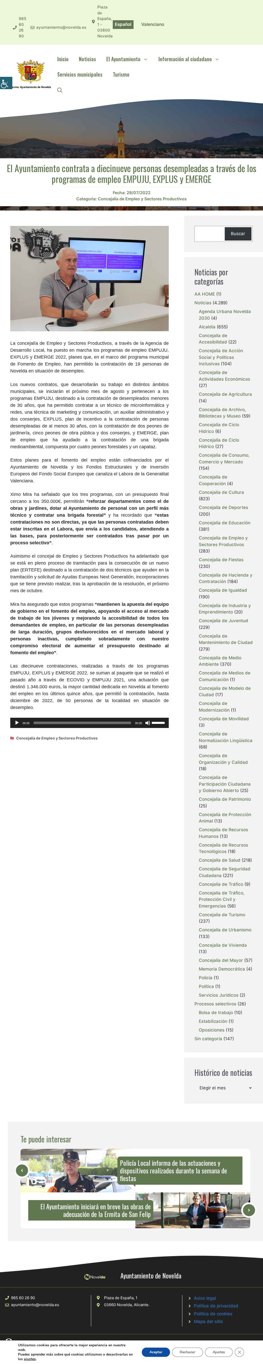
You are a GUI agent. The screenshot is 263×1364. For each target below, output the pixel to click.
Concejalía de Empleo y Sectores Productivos (142, 198)
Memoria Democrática (222, 969)
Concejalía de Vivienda (223, 945)
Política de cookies (213, 1313)
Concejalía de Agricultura (225, 394)
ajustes (30, 1359)
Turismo (121, 74)
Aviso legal (205, 1298)
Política (206, 986)
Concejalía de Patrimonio (225, 799)
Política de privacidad (216, 1305)
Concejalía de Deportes (223, 507)
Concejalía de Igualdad (223, 590)
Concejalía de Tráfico (221, 884)
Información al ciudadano (185, 59)
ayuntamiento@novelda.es (61, 27)
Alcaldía (207, 326)
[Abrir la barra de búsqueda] (60, 89)
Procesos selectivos (215, 1003)
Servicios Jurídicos (218, 995)
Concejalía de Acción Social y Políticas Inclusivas (221, 357)
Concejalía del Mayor (221, 960)
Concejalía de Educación (224, 522)
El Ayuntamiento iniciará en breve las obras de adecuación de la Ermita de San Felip (95, 1210)
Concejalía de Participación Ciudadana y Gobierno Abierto (225, 784)
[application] (89, 723)
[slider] (159, 722)
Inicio (63, 59)
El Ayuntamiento (123, 59)
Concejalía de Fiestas (221, 559)
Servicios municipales (79, 74)
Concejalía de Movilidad (224, 718)
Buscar (238, 233)
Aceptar (155, 1352)
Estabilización (213, 1021)
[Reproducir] (17, 722)
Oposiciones (211, 1030)
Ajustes (219, 1352)
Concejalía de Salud (219, 860)
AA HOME (204, 294)
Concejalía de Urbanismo (225, 929)
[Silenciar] (147, 722)
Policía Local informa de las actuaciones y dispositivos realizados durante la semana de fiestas (173, 1170)
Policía (205, 977)
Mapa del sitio (208, 1321)
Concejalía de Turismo (222, 914)
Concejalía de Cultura (221, 492)
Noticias (87, 59)
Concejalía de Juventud (223, 620)
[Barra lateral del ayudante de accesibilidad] (6, 83)
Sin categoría (208, 1038)
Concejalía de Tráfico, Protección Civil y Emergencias (222, 899)
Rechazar (187, 1352)
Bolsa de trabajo (216, 1012)
